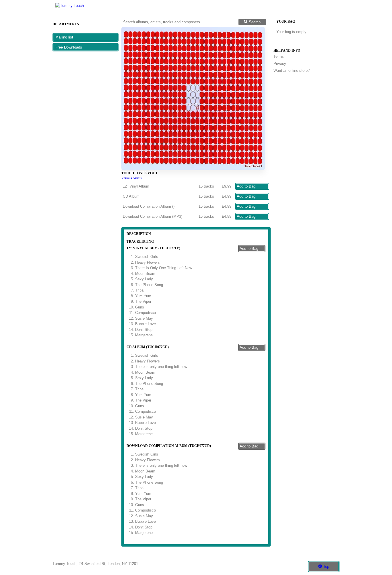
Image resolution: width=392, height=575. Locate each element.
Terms (278, 56)
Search (254, 22)
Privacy (279, 63)
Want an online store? (291, 70)
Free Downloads (68, 47)
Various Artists (131, 178)
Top (325, 566)
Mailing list (64, 37)
